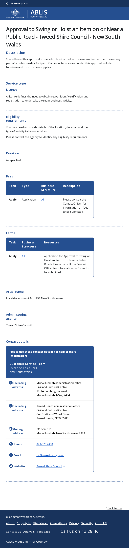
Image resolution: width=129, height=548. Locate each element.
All (42, 199)
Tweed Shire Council (50, 466)
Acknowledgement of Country (27, 541)
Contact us (13, 532)
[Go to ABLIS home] (26, 13)
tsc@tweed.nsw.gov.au (50, 455)
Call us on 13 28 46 (80, 531)
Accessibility (58, 523)
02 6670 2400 (44, 444)
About (10, 523)
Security (87, 523)
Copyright (24, 523)
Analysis (29, 532)
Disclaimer (40, 523)
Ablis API (101, 523)
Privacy (74, 523)
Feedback (43, 532)
